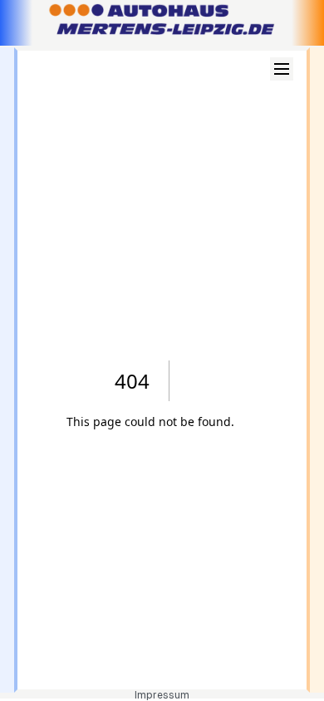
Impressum (162, 695)
